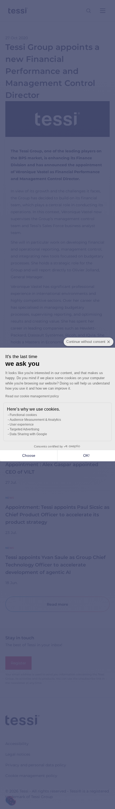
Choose (28, 455)
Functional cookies (23, 415)
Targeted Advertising (24, 429)
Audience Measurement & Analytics (35, 420)
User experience (22, 424)
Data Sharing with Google (28, 434)
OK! (86, 455)
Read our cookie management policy (32, 396)
